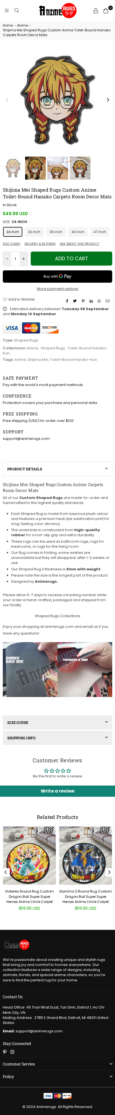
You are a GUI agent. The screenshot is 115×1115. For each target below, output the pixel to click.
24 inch (12, 231)
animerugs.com (59, 626)
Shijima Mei (38, 359)
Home (8, 25)
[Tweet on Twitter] (75, 300)
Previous (7, 100)
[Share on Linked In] (92, 300)
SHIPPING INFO (21, 737)
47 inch (100, 231)
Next (108, 100)
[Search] (17, 10)
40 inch (77, 231)
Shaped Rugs (53, 348)
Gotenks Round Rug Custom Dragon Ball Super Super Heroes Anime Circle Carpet (29, 896)
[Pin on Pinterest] (84, 300)
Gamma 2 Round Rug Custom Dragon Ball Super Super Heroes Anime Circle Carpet (85, 896)
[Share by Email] (108, 300)
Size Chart (11, 244)
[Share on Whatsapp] (100, 300)
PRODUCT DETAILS (24, 468)
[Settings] (96, 10)
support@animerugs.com (33, 1031)
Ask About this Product (79, 244)
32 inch (34, 231)
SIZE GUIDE (17, 722)
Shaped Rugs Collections (57, 616)
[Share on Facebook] (68, 300)
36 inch (56, 231)
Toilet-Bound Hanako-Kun (73, 359)
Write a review (58, 791)
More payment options (57, 288)
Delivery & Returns (40, 244)
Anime (22, 25)
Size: (15, 221)
